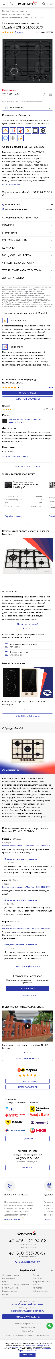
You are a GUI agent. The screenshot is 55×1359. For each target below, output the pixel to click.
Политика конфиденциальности (28, 1324)
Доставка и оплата (11, 1275)
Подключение (8, 1278)
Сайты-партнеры (40, 1291)
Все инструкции (16, 108)
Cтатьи (36, 1275)
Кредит (5, 1281)
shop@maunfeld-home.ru (27, 1304)
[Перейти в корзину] (51, 3)
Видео (36, 1285)
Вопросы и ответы (41, 1281)
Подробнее (27, 1139)
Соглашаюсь (27, 1355)
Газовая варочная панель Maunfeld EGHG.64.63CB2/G (26, 846)
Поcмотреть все (27, 995)
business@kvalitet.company (27, 1310)
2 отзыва (19, 32)
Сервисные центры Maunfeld (15, 1285)
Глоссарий (37, 1278)
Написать (27, 1168)
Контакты (37, 1288)
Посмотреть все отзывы (27, 399)
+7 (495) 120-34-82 (27, 1241)
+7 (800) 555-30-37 (27, 1253)
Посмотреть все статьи (27, 716)
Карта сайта (27, 1331)
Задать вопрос (27, 989)
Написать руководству (27, 1317)
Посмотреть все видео (27, 1058)
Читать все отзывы (27, 1087)
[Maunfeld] (27, 3)
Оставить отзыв (28, 393)
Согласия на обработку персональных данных (34, 1350)
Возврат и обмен (10, 1291)
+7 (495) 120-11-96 (27, 1158)
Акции (5, 1294)
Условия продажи (27, 1327)
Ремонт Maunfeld (10, 1288)
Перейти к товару (13, 516)
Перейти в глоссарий (27, 624)
